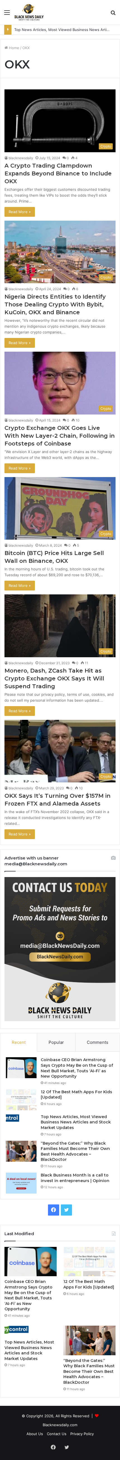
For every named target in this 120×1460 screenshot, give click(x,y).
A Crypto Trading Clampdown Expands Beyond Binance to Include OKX (58, 173)
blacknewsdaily (21, 158)
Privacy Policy (82, 1434)
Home (13, 48)
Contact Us (56, 1434)
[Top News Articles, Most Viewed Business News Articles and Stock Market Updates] (21, 1118)
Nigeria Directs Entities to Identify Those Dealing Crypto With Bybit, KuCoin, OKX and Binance (55, 304)
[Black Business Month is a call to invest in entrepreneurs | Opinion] (21, 1183)
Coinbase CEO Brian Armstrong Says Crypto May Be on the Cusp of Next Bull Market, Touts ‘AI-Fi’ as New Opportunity (77, 1068)
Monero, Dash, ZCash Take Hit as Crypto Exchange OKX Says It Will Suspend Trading (54, 678)
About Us (35, 1434)
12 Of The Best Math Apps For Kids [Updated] (88, 1284)
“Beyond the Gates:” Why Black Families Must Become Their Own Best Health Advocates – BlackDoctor (75, 1151)
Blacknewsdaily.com (60, 1425)
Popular (56, 1042)
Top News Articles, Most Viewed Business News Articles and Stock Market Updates (76, 1122)
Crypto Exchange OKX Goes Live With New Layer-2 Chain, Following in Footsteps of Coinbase (59, 436)
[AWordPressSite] (29, 12)
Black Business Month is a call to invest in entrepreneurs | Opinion (75, 1178)
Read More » (20, 211)
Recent (19, 1042)
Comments (97, 1042)
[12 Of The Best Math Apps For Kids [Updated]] (21, 1099)
